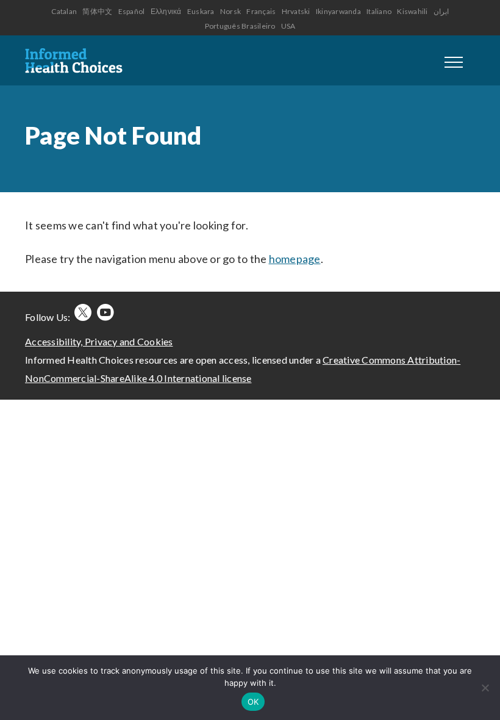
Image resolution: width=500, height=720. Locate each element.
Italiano (378, 11)
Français (261, 11)
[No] (485, 688)
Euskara (201, 11)
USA (288, 26)
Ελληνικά (166, 11)
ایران (441, 11)
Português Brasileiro (240, 26)
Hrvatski (296, 11)
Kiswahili (412, 11)
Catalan (64, 11)
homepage (295, 258)
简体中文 (97, 11)
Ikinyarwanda (338, 11)
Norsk (230, 11)
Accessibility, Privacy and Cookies (99, 341)
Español (131, 11)
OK (253, 702)
